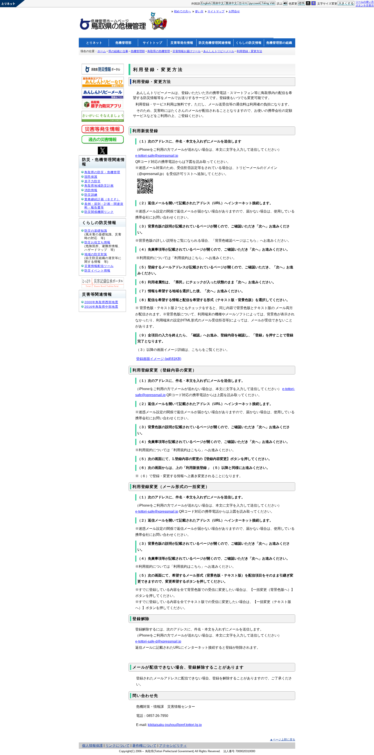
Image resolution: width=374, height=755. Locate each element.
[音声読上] (285, 3)
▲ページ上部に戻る (282, 739)
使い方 (199, 11)
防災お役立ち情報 (97, 242)
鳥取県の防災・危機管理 (102, 172)
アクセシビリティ (173, 745)
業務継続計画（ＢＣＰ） (102, 199)
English (206, 3)
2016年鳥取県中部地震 (101, 306)
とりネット (94, 42)
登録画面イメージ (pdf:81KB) (158, 359)
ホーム (101, 51)
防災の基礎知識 (95, 230)
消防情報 (90, 190)
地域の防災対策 (95, 254)
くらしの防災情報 (249, 42)
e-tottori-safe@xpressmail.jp (156, 155)
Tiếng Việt (268, 3)
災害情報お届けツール (186, 51)
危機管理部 (123, 42)
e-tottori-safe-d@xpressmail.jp (158, 641)
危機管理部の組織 (279, 42)
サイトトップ (152, 42)
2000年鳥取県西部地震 (101, 302)
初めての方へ (182, 11)
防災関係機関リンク (99, 212)
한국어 (243, 3)
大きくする (346, 3)
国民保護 (90, 176)
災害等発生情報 (182, 42)
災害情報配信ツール (99, 266)
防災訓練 (90, 194)
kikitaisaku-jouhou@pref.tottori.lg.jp (175, 725)
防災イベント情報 (97, 270)
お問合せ (234, 11)
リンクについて (117, 745)
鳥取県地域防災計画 (99, 185)
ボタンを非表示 (365, 5)
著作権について (144, 745)
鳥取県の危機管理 (158, 51)
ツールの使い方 (365, 1)
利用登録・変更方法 (249, 51)
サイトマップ (216, 11)
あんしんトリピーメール (218, 51)
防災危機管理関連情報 (215, 42)
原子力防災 (92, 181)
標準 (301, 3)
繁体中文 (231, 3)
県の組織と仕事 (118, 51)
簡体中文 (218, 3)
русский (254, 3)
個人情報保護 (92, 745)
